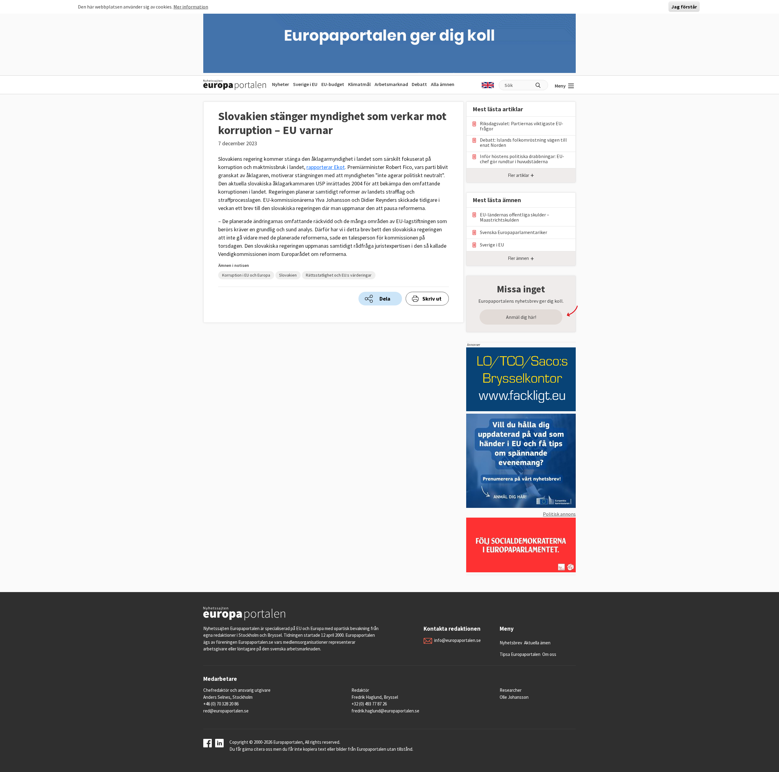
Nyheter (280, 84)
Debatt (419, 84)
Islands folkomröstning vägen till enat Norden (523, 142)
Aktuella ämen (537, 643)
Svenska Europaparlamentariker (513, 232)
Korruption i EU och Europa (246, 275)
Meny (560, 86)
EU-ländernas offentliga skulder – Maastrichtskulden (514, 217)
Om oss (549, 654)
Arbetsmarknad (391, 84)
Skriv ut (432, 298)
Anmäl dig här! (521, 317)
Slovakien (288, 275)
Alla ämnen (442, 84)
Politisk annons (559, 514)
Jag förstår (684, 7)
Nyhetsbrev (511, 643)
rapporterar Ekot (325, 167)
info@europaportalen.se (457, 640)
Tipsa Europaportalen (520, 654)
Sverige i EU (305, 84)
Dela (384, 298)
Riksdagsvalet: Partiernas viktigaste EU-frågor (521, 126)
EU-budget (332, 84)
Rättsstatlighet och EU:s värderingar (339, 275)
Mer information (190, 7)
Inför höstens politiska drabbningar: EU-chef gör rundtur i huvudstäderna (522, 159)
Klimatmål (359, 84)
